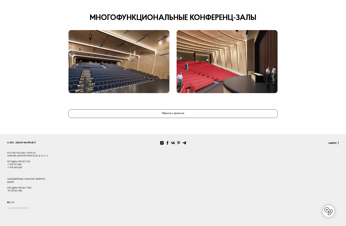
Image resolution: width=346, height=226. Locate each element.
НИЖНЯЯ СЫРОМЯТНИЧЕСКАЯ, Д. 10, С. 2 (27, 156)
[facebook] (167, 143)
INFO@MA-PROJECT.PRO (19, 188)
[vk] (173, 143)
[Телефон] (291, 7)
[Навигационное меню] (9, 5)
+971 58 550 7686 (14, 191)
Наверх (333, 143)
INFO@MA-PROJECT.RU (18, 162)
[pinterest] (178, 143)
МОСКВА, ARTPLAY (26, 153)
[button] (335, 5)
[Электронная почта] (307, 7)
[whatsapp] (299, 7)
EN (13, 203)
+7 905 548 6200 (14, 168)
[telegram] (323, 7)
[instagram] (315, 7)
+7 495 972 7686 (14, 165)
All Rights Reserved (18, 208)
